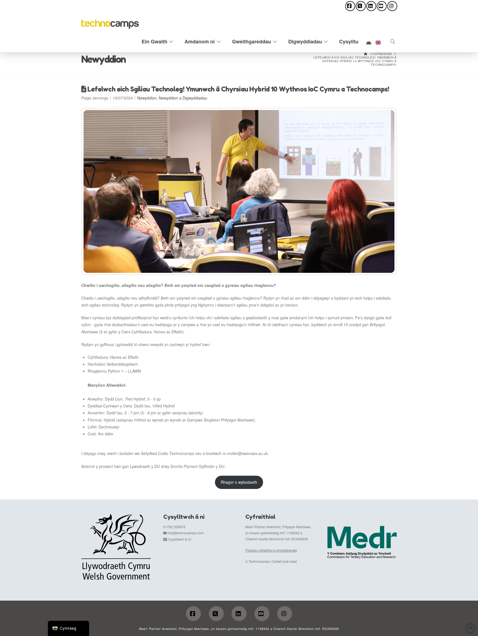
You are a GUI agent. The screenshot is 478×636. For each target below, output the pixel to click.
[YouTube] (381, 6)
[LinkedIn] (371, 6)
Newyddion (147, 98)
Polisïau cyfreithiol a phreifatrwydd (271, 550)
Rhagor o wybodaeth (239, 482)
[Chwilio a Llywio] (390, 40)
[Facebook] (350, 6)
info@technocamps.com (185, 532)
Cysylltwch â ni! (179, 539)
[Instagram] (392, 6)
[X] (360, 6)
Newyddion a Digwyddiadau (183, 98)
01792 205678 (174, 526)
